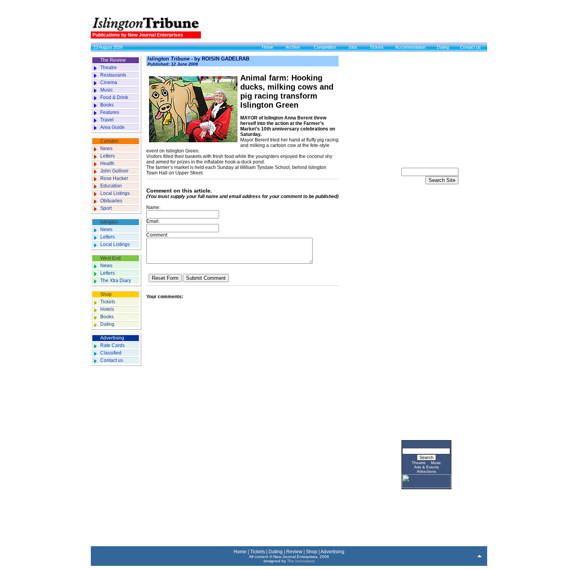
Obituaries (111, 201)
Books (107, 105)
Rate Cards (112, 345)
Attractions (426, 471)
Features (109, 112)
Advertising (112, 338)
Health (107, 163)
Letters (107, 156)
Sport (106, 208)
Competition (325, 47)
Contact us (470, 47)
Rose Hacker (114, 178)
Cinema (108, 82)
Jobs (352, 47)
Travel (107, 120)
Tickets (377, 47)
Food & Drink (114, 97)
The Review (113, 60)
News (106, 148)
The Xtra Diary (115, 280)
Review (294, 551)
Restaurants (113, 75)
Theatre (108, 67)
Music (106, 90)
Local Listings (115, 193)
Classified (110, 353)
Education (111, 186)
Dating (443, 47)
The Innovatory (301, 561)
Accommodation (410, 47)
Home (267, 47)
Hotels (107, 309)
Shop (106, 294)
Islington (109, 222)
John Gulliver (114, 171)
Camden (109, 141)
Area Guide (112, 127)
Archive (292, 47)
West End (110, 258)
